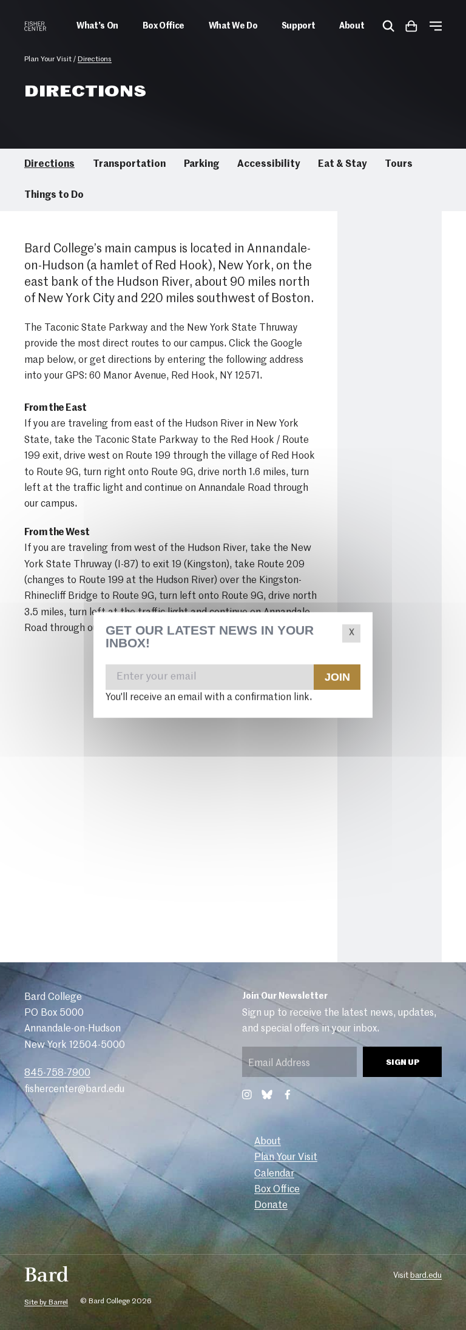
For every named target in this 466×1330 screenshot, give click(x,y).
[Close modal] (351, 633)
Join (337, 676)
